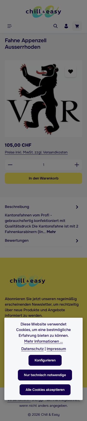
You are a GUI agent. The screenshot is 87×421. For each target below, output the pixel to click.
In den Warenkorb (43, 178)
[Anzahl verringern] (10, 164)
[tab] (42, 219)
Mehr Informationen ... (43, 341)
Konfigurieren (45, 360)
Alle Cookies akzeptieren (45, 389)
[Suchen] (55, 26)
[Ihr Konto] (66, 26)
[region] (43, 98)
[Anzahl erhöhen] (77, 164)
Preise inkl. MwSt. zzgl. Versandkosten (36, 152)
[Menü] (9, 26)
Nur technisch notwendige (45, 375)
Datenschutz (32, 348)
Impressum (56, 348)
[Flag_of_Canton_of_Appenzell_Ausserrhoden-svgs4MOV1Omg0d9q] (43, 98)
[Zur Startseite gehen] (43, 11)
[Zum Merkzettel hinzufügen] (70, 71)
